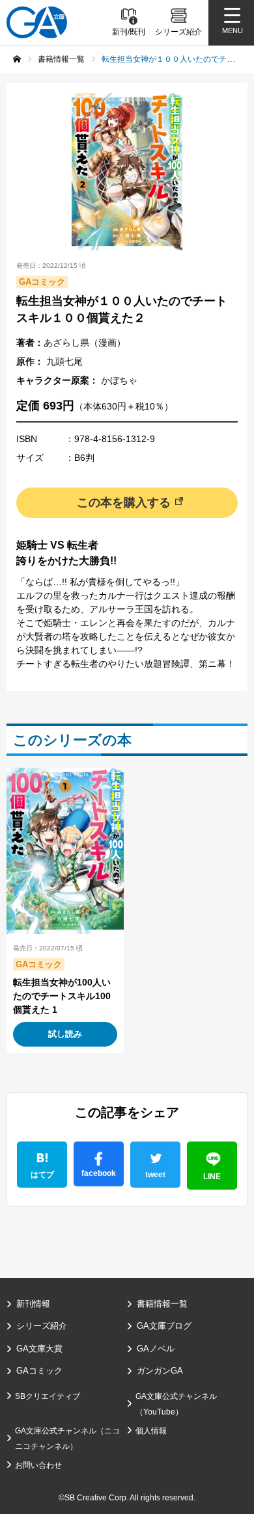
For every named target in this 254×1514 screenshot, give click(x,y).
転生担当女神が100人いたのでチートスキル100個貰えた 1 (62, 996)
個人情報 (151, 1430)
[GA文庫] (37, 22)
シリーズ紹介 (41, 1326)
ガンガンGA (160, 1371)
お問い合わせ (38, 1465)
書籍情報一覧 (162, 1304)
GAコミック (39, 1371)
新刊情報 (33, 1304)
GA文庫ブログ (164, 1326)
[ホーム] (17, 59)
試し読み (65, 1034)
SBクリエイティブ (47, 1396)
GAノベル (156, 1348)
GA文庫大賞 (39, 1348)
